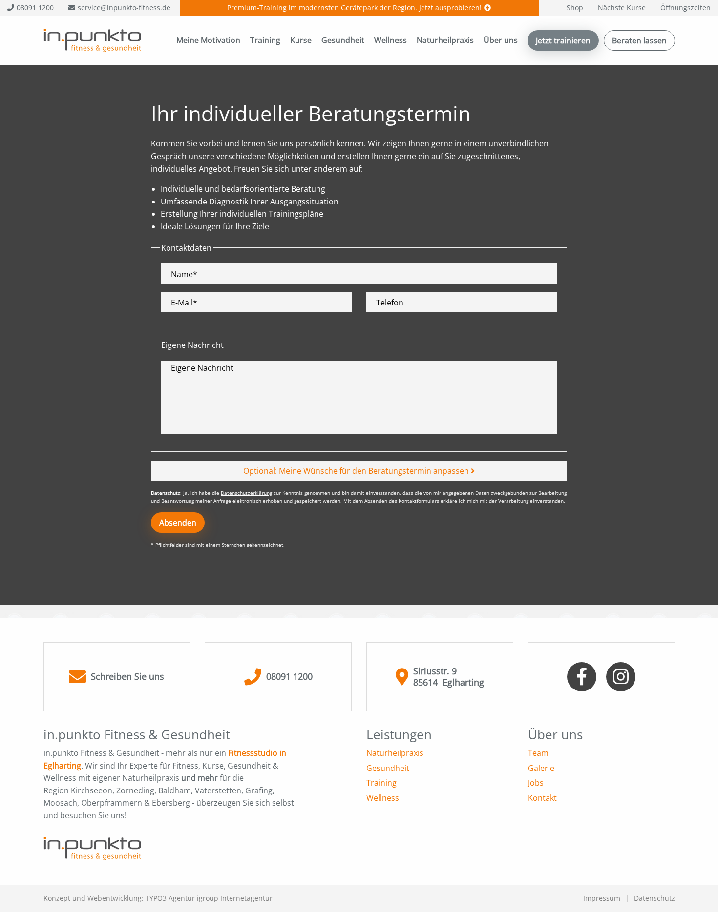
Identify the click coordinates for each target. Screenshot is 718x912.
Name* (184, 274)
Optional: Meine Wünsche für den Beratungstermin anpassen (357, 471)
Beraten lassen (639, 40)
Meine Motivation (208, 40)
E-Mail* (184, 302)
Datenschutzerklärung (246, 492)
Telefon (389, 302)
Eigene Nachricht (202, 368)
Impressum (601, 898)
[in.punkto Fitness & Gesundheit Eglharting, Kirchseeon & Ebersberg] (92, 39)
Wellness (390, 40)
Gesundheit (342, 40)
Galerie (541, 768)
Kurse (301, 40)
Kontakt (542, 797)
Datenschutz (654, 898)
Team (538, 753)
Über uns (501, 40)
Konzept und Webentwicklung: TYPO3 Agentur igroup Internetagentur (158, 898)
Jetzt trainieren (563, 40)
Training (265, 40)
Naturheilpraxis (445, 40)
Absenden (177, 522)
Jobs (536, 782)
